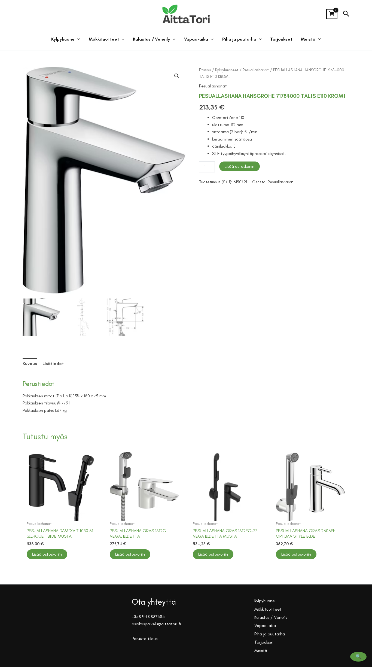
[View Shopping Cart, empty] (331, 14)
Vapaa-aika (196, 39)
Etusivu (205, 70)
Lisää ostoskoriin (239, 166)
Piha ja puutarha (239, 39)
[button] (346, 14)
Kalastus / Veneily (151, 39)
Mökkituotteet (104, 39)
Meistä (308, 39)
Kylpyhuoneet (226, 70)
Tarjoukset (281, 39)
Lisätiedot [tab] (53, 363)
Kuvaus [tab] (30, 363)
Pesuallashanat (256, 70)
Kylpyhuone (63, 39)
